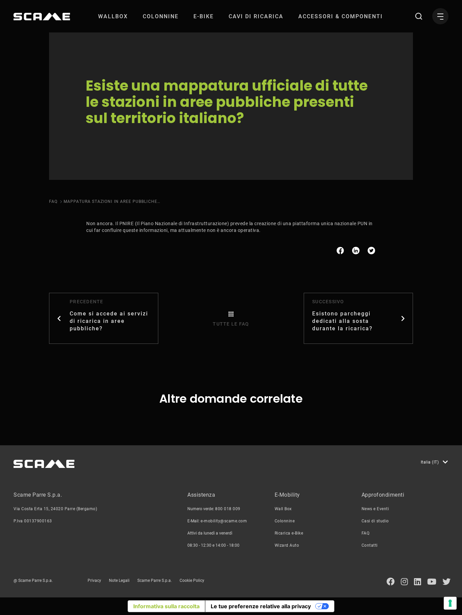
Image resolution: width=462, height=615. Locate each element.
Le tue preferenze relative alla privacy (261, 606)
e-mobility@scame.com (224, 521)
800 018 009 (227, 508)
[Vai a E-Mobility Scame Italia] (42, 16)
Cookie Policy (192, 580)
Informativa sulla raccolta (166, 606)
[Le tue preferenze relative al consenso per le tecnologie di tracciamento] (450, 603)
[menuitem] (113, 16)
